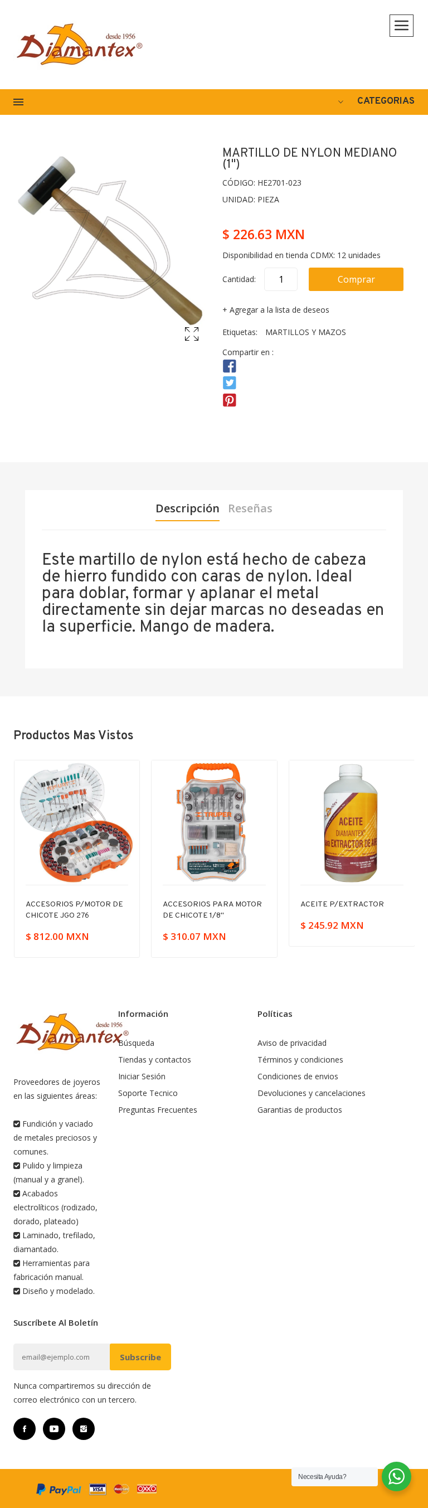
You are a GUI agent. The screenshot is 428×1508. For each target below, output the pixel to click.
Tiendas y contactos (154, 1059)
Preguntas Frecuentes (157, 1109)
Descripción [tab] (187, 508)
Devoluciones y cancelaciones (311, 1093)
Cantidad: (239, 279)
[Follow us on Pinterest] (229, 400)
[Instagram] (83, 1429)
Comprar (356, 279)
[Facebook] (24, 1429)
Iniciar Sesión (142, 1076)
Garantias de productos (299, 1109)
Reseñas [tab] (250, 508)
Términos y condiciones (300, 1059)
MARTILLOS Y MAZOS (305, 332)
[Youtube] (54, 1429)
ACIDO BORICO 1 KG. (336, 904)
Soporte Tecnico (148, 1093)
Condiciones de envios (297, 1076)
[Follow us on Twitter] (229, 383)
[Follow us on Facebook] (229, 366)
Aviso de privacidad (292, 1042)
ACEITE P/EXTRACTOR (204, 904)
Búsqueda (136, 1042)
